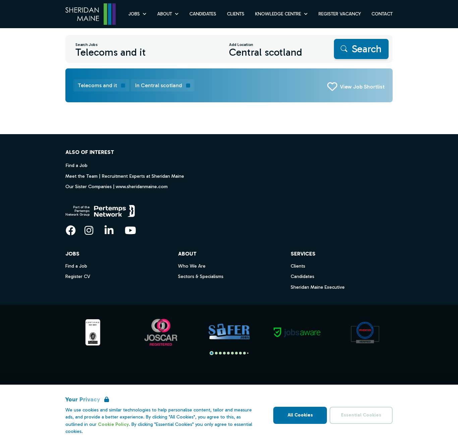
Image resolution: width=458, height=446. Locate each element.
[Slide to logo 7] (240, 353)
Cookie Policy (113, 424)
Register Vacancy (340, 14)
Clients (235, 14)
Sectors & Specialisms (200, 276)
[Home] (90, 14)
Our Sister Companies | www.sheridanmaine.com (116, 186)
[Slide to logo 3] (224, 353)
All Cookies (300, 415)
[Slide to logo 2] (220, 353)
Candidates (202, 14)
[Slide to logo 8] (244, 353)
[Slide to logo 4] (228, 353)
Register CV (77, 276)
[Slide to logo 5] (232, 353)
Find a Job (76, 165)
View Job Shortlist (362, 86)
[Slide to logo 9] (247, 353)
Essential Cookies (361, 415)
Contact (382, 14)
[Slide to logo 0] (212, 353)
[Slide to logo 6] (236, 353)
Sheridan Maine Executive (318, 287)
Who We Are (192, 266)
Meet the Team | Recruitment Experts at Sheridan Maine (124, 176)
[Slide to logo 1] (216, 353)
